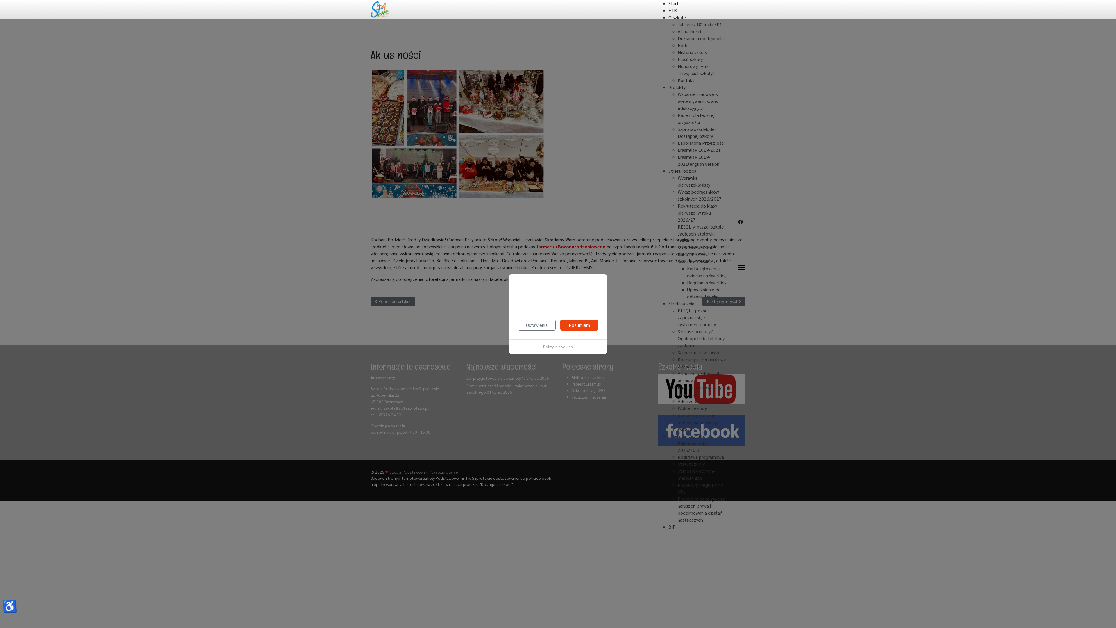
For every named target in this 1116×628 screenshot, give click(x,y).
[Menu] (741, 267)
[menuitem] (673, 3)
